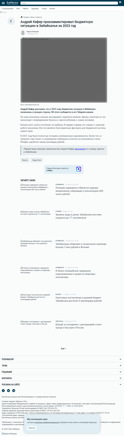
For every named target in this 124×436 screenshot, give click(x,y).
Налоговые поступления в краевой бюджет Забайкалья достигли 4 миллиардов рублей (79, 299)
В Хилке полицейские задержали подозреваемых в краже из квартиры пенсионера (75, 274)
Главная (26, 17)
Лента (32, 17)
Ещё (62, 348)
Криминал (60, 184)
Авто (18, 8)
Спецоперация (7, 8)
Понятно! (32, 428)
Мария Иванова (33, 31)
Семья (44, 8)
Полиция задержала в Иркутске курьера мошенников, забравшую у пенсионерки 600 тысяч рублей (79, 191)
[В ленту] (11, 21)
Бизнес (52, 8)
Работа (25, 8)
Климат (59, 211)
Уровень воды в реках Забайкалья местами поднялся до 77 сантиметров (78, 216)
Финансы (59, 321)
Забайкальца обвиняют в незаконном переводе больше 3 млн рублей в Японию (81, 245)
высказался (80, 148)
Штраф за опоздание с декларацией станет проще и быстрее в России (79, 326)
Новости (39, 17)
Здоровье (35, 8)
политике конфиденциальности (47, 422)
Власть (25, 160)
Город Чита (36, 160)
